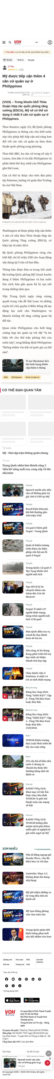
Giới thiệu (6, 1052)
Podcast (29, 784)
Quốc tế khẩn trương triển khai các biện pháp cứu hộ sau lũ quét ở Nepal (37, 550)
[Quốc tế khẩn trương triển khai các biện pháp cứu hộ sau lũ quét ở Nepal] (12, 545)
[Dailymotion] (19, 986)
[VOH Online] (17, 42)
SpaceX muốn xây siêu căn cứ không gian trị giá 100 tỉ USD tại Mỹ (38, 493)
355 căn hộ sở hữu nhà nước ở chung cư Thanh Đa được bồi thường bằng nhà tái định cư (38, 767)
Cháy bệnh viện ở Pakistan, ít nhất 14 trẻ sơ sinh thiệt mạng (38, 676)
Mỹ (6, 377)
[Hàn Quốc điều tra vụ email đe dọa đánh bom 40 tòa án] (12, 632)
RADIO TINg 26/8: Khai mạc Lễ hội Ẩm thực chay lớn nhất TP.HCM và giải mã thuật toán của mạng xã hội (37, 797)
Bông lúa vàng (31, 688)
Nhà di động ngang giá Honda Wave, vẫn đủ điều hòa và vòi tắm (38, 858)
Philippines (17, 377)
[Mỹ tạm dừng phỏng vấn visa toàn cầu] (12, 915)
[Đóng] (50, 1058)
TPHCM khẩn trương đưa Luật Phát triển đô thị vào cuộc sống (38, 743)
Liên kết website (39, 961)
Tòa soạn (19, 960)
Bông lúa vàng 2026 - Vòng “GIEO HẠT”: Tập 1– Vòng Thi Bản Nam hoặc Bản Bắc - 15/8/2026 (38, 721)
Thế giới (31, 60)
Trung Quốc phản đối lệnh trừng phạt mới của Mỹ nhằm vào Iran (38, 933)
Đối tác (6, 964)
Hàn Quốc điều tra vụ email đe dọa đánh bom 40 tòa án (38, 635)
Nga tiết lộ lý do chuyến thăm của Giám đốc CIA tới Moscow (35, 591)
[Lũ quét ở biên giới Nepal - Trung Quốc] (12, 528)
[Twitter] (13, 986)
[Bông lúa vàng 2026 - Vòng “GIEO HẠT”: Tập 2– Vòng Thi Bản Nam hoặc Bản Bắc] (12, 692)
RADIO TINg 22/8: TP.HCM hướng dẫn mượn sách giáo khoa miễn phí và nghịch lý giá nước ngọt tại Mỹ (38, 826)
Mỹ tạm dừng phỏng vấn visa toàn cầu (37, 912)
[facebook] (6, 979)
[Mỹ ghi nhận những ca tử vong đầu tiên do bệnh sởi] (12, 897)
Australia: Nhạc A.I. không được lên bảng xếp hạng (38, 877)
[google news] (39, 979)
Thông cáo (20, 964)
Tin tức (9, 60)
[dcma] (6, 986)
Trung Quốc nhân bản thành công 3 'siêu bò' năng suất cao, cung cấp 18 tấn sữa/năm (26, 469)
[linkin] (33, 979)
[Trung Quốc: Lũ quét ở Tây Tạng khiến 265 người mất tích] (12, 568)
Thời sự (20, 60)
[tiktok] (19, 979)
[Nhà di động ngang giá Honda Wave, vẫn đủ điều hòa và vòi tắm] (12, 859)
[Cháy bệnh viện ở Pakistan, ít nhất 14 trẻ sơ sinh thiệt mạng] (12, 673)
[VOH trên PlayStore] (31, 1000)
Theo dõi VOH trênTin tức (40, 93)
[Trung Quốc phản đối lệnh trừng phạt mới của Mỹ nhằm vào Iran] (12, 934)
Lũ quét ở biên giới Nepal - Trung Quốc (37, 529)
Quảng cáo (7, 960)
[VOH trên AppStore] (12, 1000)
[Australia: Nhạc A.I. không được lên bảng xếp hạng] (12, 878)
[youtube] (13, 979)
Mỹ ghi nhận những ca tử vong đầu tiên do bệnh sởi (38, 896)
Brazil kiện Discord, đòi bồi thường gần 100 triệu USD (37, 512)
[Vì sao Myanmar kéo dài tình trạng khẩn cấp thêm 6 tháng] (12, 365)
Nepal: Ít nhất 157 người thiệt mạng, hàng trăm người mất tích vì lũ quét (38, 614)
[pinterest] (26, 979)
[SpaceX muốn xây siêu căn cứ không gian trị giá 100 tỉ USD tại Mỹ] (12, 490)
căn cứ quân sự (33, 377)
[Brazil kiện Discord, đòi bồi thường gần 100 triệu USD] (12, 509)
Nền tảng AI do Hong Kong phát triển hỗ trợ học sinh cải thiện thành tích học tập (38, 655)
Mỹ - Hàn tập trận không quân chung (25, 453)
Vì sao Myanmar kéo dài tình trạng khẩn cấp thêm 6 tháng (37, 364)
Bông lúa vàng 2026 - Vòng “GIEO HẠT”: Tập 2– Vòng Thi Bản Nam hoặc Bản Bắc (38, 697)
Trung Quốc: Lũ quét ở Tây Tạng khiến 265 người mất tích (38, 571)
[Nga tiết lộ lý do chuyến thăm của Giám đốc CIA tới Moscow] (12, 587)
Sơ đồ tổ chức (33, 1052)
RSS (28, 960)
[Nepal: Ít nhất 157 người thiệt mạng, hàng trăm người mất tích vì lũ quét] (12, 609)
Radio (28, 736)
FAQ (28, 964)
